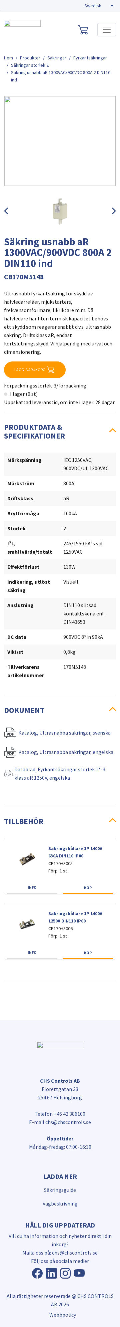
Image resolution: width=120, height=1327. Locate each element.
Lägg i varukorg (29, 369)
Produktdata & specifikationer (34, 431)
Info (32, 887)
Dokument (24, 710)
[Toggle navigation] (106, 29)
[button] (99, 6)
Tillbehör (23, 821)
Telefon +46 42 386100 (60, 1113)
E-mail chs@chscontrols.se (60, 1122)
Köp (88, 887)
